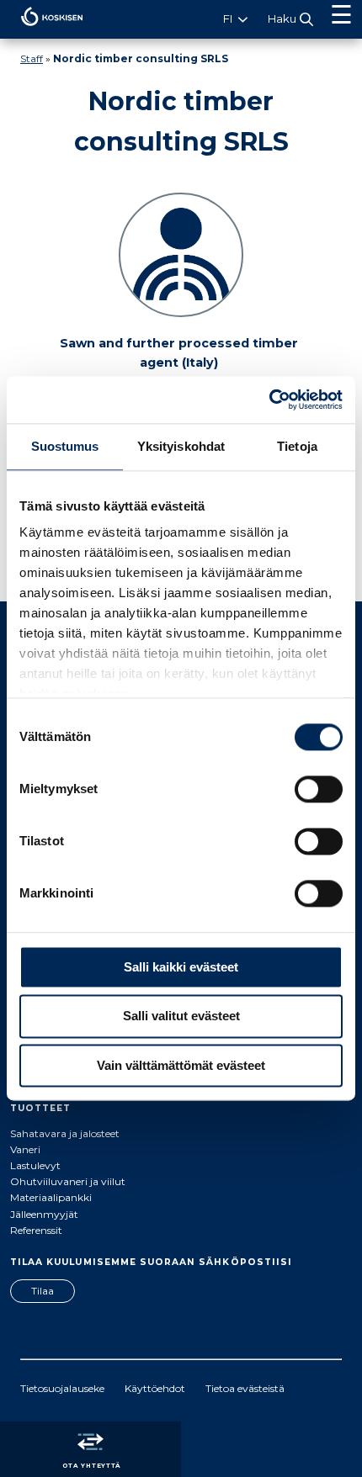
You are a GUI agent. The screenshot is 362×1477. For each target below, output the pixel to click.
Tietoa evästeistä (245, 1388)
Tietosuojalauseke (62, 1388)
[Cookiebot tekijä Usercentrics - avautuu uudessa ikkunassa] (269, 399)
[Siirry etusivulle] (41, 30)
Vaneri (25, 1149)
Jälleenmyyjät (44, 1214)
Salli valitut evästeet (181, 1016)
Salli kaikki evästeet (181, 967)
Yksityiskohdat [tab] (181, 446)
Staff (31, 58)
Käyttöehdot (155, 1388)
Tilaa (42, 1290)
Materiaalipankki (51, 1197)
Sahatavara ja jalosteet (65, 1133)
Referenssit (36, 1230)
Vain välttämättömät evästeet (181, 1065)
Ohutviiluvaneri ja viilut (67, 1181)
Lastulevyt (35, 1165)
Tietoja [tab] (297, 446)
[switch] (319, 789)
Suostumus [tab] (65, 446)
